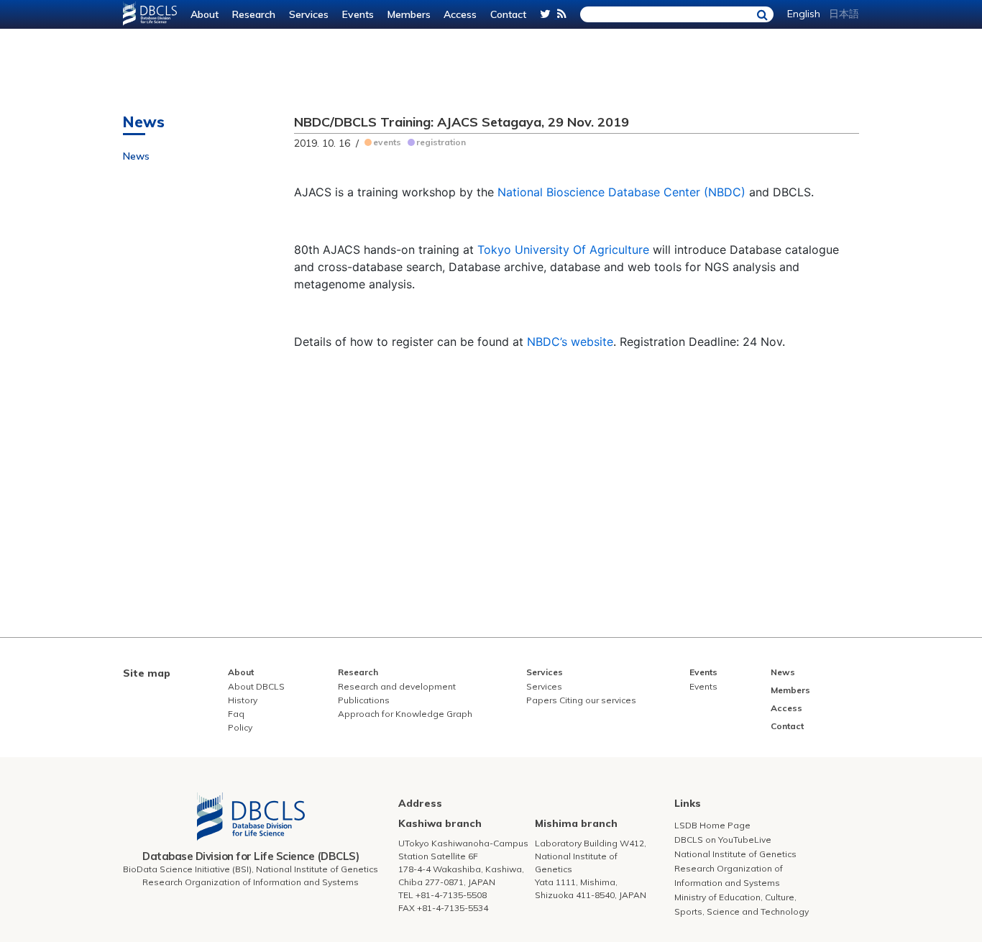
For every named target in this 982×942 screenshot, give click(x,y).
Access (460, 14)
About (205, 14)
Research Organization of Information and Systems (728, 875)
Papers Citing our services (581, 700)
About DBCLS (256, 686)
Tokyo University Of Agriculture (563, 249)
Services (309, 14)
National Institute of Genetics (735, 854)
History (242, 700)
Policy (240, 727)
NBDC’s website (570, 341)
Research (253, 14)
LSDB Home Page (712, 825)
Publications (364, 700)
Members (409, 14)
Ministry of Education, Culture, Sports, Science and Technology (741, 904)
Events (358, 14)
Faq (236, 713)
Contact (508, 14)
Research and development (397, 686)
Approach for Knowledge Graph (405, 713)
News (136, 156)
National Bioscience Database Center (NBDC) (621, 192)
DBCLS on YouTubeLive (722, 839)
